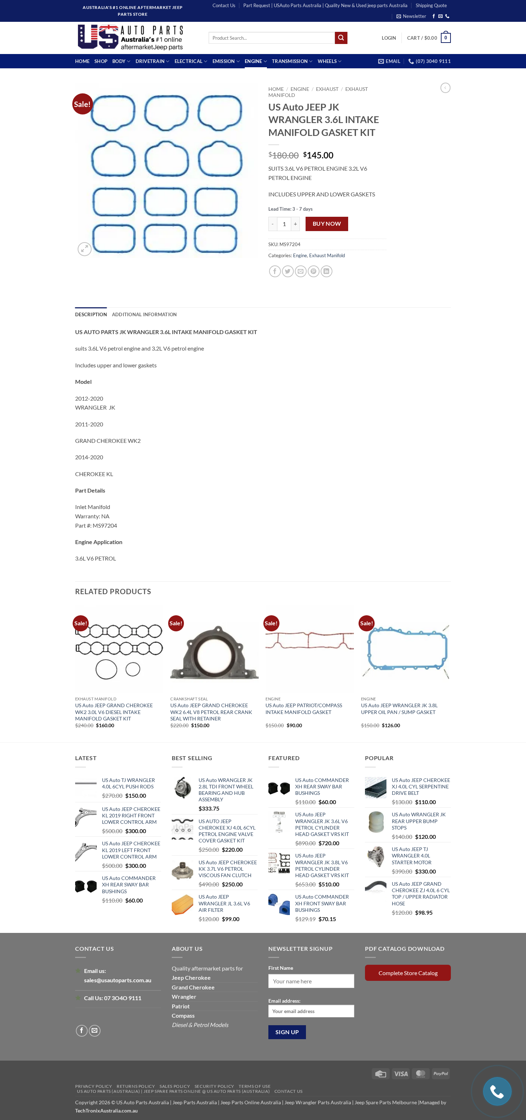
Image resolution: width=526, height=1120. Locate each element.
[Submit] (341, 38)
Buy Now (327, 223)
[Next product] (445, 88)
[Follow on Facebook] (434, 16)
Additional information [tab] (144, 314)
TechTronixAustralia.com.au (106, 1110)
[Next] (448, 673)
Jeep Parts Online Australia (250, 1102)
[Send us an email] (440, 16)
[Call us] (447, 16)
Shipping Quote (431, 5)
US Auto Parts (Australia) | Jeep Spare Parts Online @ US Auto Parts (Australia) (173, 1091)
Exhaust (327, 89)
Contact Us (224, 5)
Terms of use (255, 1086)
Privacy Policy (93, 1086)
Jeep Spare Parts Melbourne (385, 1102)
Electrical (189, 61)
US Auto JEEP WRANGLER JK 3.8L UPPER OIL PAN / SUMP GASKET (399, 708)
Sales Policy (175, 1086)
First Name (280, 968)
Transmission (290, 61)
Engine (253, 61)
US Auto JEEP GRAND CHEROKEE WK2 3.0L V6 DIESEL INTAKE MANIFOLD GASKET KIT (114, 711)
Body (119, 61)
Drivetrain (150, 61)
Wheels (327, 61)
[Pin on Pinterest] (314, 271)
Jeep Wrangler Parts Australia (317, 1102)
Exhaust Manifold (327, 255)
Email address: (284, 1001)
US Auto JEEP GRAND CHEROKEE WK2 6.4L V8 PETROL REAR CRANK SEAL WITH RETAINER (211, 711)
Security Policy (214, 1086)
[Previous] (75, 673)
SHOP (100, 61)
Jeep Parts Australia (195, 1102)
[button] (411, 16)
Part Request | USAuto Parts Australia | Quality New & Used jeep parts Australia (325, 5)
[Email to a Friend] (301, 271)
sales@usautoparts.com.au (117, 980)
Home (82, 61)
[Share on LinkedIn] (326, 271)
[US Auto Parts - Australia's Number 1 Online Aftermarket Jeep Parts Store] (136, 38)
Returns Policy (136, 1086)
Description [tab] (91, 314)
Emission (224, 61)
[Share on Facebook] (275, 271)
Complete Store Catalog (408, 972)
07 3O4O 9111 (122, 997)
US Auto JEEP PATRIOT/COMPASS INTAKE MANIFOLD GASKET (304, 708)
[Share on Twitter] (288, 271)
